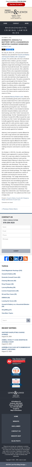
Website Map (16, 436)
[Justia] (20, 258)
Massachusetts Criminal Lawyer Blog (16, 14)
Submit (16, 251)
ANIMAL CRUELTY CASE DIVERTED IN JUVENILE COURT (14, 341)
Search (28, 320)
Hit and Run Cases (9, 294)
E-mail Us (16, 408)
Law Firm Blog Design (15, 464)
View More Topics (7, 313)
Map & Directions (16, 410)
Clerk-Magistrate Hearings (12, 270)
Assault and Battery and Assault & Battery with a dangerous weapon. (15, 56)
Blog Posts (16, 441)
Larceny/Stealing (8, 287)
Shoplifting (7, 310)
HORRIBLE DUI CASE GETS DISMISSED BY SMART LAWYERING (16, 348)
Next (16, 209)
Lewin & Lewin (22, 459)
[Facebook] (6, 258)
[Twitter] (11, 258)
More (27, 23)
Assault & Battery (11, 198)
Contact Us (16, 431)
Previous (5, 209)
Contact (16, 23)
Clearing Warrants (9, 280)
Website (16, 421)
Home (5, 23)
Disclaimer (16, 426)
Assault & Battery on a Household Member (15, 305)
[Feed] (25, 258)
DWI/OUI (6, 297)
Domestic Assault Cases (14, 199)
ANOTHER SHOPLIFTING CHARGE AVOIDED (13, 333)
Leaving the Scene (9, 301)
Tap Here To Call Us (16, 4)
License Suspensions (10, 291)
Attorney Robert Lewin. (17, 96)
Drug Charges (8, 284)
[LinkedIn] (16, 258)
